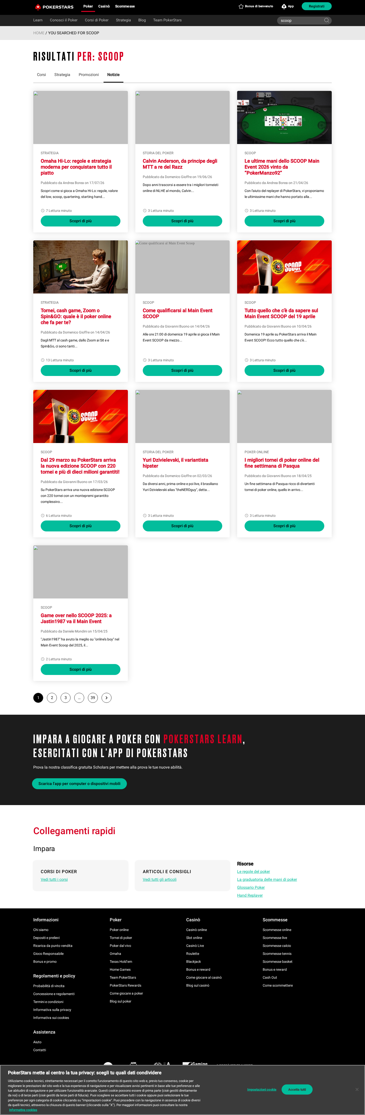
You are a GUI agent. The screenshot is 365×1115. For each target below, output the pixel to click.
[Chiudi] (357, 1089)
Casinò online (196, 930)
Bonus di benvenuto (259, 6)
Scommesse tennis (277, 954)
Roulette (192, 954)
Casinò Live (195, 946)
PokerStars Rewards (125, 985)
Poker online (119, 930)
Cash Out (270, 977)
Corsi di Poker (97, 20)
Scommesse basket (277, 962)
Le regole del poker (253, 871)
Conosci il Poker (63, 20)
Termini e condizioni (48, 1002)
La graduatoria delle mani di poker (267, 879)
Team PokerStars (167, 20)
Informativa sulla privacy (52, 1010)
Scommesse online (277, 930)
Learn (37, 20)
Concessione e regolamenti (53, 994)
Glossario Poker (251, 887)
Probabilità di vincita (49, 986)
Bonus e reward (198, 969)
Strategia (123, 20)
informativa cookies (23, 1110)
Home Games (120, 969)
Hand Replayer (250, 895)
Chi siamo (40, 930)
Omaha (115, 954)
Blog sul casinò (197, 985)
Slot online (194, 938)
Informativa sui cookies (51, 1018)
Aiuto (37, 1042)
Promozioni (89, 74)
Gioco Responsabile (48, 954)
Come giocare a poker (126, 993)
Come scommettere (278, 985)
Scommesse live (275, 938)
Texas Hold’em (121, 962)
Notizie (113, 74)
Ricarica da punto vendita (53, 946)
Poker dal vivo (120, 946)
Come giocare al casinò (204, 977)
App (291, 6)
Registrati (317, 6)
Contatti (39, 1050)
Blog (142, 20)
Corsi (41, 74)
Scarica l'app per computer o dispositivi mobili (79, 783)
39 (93, 697)
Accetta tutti (297, 1089)
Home (38, 33)
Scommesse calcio (277, 946)
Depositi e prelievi (46, 938)
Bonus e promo (45, 962)
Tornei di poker (121, 938)
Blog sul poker (120, 1001)
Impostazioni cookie (261, 1089)
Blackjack (193, 962)
